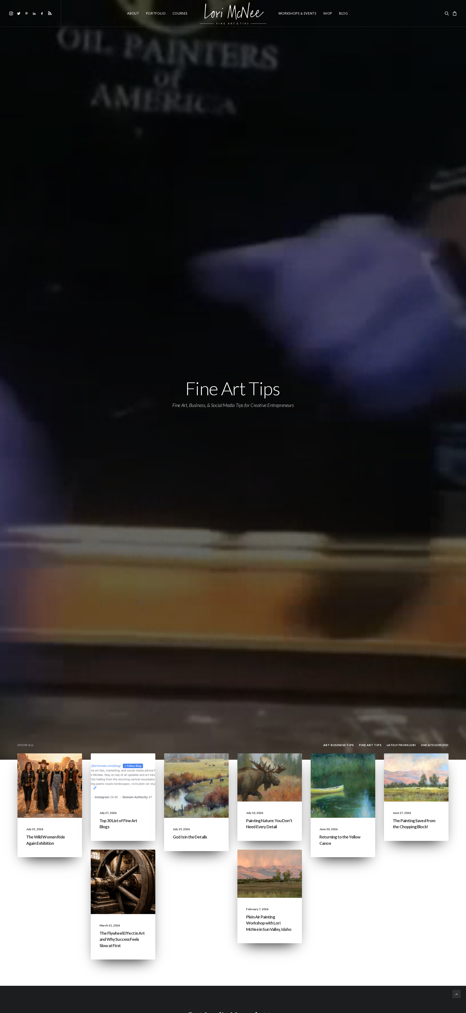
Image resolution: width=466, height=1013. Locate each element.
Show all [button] (25, 745)
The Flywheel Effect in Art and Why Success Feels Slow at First (122, 939)
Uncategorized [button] (435, 745)
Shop (328, 13)
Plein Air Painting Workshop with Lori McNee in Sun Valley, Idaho (268, 923)
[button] (12, 13)
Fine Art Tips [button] (370, 745)
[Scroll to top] (456, 993)
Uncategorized (59, 764)
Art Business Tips (132, 876)
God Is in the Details (190, 836)
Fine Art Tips (135, 772)
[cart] (454, 13)
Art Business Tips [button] (338, 745)
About (133, 13)
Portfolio (156, 13)
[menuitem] (12, 13)
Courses (180, 13)
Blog (343, 13)
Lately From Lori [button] (401, 745)
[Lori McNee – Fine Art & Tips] (233, 13)
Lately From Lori (58, 772)
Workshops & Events (297, 13)
